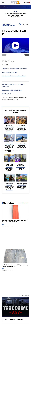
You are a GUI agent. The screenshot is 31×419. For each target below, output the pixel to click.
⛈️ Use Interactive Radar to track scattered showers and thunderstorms (15, 15)
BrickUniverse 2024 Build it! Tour (12, 90)
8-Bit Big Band (6, 94)
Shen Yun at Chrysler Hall (9, 72)
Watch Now (26, 2)
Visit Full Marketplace (24, 203)
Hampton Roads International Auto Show (14, 76)
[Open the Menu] (2, 2)
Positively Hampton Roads (8, 24)
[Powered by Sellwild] (26, 295)
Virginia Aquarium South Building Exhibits (14, 68)
